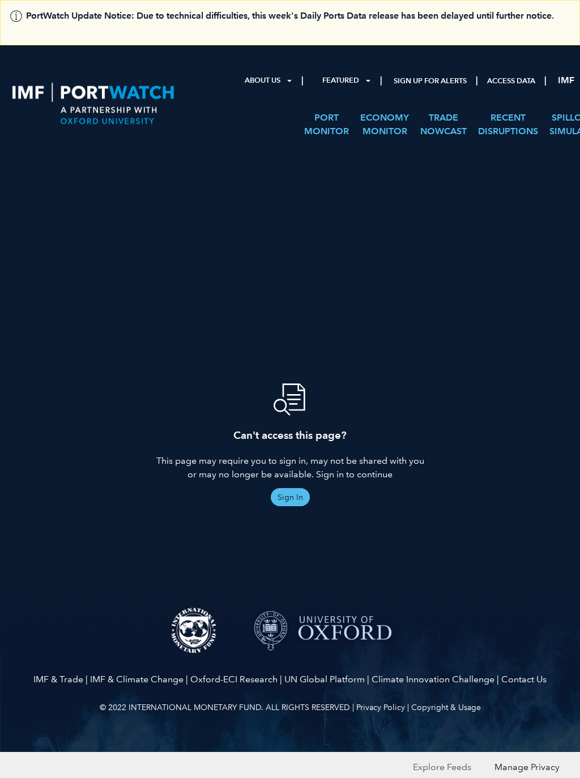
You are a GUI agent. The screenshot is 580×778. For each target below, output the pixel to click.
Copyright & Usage (446, 707)
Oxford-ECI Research (234, 679)
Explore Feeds (442, 767)
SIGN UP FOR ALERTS (430, 81)
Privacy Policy (380, 707)
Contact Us (524, 679)
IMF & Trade (58, 679)
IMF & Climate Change (137, 679)
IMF (566, 80)
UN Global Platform (324, 679)
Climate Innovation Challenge (433, 679)
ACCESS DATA (511, 81)
